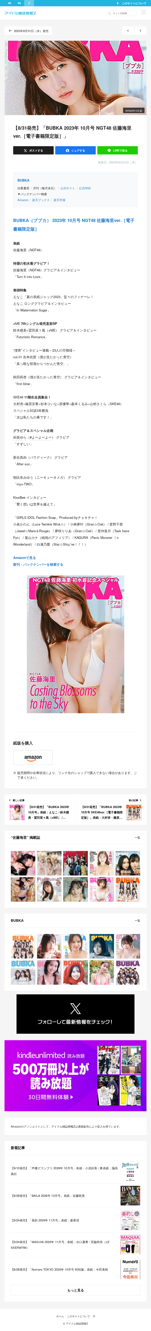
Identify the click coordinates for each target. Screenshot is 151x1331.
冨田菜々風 (37, 330)
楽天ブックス (41, 200)
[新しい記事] (128, 30)
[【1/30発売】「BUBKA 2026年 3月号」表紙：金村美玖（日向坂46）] (75, 972)
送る (120, 150)
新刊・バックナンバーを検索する (38, 564)
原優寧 (64, 403)
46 (19, 3)
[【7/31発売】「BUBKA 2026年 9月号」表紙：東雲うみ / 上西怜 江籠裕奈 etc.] (49, 946)
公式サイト (67, 188)
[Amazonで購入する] (33, 757)
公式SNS (85, 188)
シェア (78, 150)
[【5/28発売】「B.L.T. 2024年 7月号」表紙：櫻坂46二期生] (75, 863)
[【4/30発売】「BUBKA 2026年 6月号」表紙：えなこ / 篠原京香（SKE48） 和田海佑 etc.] (128, 946)
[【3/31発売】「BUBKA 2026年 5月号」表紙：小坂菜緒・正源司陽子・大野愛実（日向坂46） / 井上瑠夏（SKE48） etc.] (23, 972)
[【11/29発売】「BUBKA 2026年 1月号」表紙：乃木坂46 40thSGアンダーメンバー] (128, 972)
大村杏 (18, 403)
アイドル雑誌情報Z (63, 1126)
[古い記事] (140, 30)
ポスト (36, 150)
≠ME (16, 323)
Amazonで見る (24, 557)
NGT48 (35, 249)
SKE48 (18, 396)
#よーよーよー (41, 437)
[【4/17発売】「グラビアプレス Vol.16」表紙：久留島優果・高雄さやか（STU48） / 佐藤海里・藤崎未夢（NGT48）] (23, 863)
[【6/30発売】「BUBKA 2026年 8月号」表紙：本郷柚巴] (75, 946)
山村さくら (98, 403)
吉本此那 (29, 356)
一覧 (137, 837)
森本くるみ (79, 403)
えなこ (18, 296)
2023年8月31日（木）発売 (31, 31)
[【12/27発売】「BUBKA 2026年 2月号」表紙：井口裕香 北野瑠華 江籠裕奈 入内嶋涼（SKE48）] (101, 972)
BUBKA (23, 180)
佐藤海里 (20, 249)
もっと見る (75, 1290)
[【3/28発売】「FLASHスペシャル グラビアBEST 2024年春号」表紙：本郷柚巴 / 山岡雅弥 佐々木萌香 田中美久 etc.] (101, 863)
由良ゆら (20, 437)
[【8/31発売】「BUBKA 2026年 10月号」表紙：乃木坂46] (23, 946)
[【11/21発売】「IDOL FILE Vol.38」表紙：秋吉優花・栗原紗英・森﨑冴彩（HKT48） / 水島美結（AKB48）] (49, 863)
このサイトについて (134, 3)
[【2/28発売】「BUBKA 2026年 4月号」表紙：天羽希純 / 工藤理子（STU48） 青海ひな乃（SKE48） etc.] (49, 972)
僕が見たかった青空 (55, 356)
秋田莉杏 (20, 376)
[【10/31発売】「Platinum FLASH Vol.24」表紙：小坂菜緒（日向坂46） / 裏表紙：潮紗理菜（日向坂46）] (49, 889)
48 (9, 3)
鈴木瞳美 (20, 330)
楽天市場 (59, 200)
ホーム (60, 1316)
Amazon (22, 200)
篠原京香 (32, 403)
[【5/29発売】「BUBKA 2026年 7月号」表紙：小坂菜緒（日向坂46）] (101, 946)
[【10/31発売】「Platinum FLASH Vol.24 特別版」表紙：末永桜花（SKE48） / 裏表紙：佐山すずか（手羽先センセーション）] (75, 889)
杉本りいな (49, 403)
